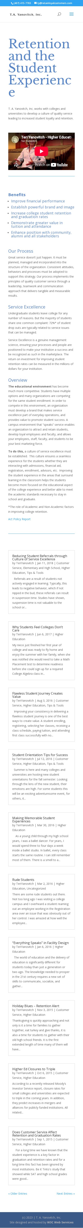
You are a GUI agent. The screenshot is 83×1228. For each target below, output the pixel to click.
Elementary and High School (41, 568)
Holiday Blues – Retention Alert (35, 1006)
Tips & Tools (35, 573)
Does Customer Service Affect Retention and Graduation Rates (36, 1134)
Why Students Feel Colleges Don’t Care (37, 628)
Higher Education (34, 705)
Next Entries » (66, 1193)
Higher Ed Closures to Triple (33, 1069)
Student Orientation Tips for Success (40, 755)
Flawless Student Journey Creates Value (37, 695)
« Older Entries (17, 1193)
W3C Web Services (60, 1222)
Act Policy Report (19, 519)
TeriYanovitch (25, 563)
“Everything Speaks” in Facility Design (40, 943)
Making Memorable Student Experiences (33, 819)
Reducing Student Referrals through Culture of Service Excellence (39, 557)
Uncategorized (36, 888)
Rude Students (23, 879)
